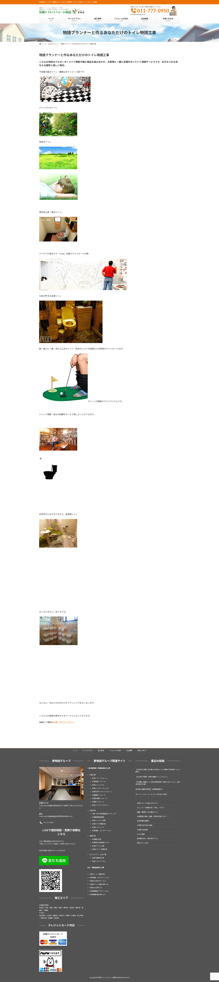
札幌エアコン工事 (98, 846)
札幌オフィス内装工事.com (99, 884)
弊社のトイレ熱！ (143, 843)
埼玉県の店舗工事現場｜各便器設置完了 (149, 789)
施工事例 (101, 750)
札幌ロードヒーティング (100, 788)
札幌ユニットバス (98, 785)
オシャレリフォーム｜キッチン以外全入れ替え (151, 794)
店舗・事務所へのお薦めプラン (147, 812)
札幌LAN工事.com (96, 888)
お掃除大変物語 (142, 830)
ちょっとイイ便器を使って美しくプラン (150, 808)
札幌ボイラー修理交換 (99, 849)
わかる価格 (141, 834)
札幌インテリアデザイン (100, 805)
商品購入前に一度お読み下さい (147, 838)
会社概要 (129, 750)
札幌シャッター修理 (99, 820)
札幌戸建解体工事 (98, 858)
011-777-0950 (153, 10)
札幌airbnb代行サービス (98, 881)
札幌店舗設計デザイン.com (99, 891)
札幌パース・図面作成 (97, 874)
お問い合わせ (141, 750)
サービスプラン (87, 750)
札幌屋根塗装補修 (98, 817)
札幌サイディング (98, 827)
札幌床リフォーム (98, 802)
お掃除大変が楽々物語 (144, 825)
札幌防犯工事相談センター (101, 842)
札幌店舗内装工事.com (97, 894)
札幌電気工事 (96, 839)
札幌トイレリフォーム (99, 778)
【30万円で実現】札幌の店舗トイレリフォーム (151, 777)
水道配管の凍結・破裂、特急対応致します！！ (153, 816)
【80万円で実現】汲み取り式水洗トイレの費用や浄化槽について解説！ (157, 771)
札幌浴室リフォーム (99, 781)
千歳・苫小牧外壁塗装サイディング (104, 814)
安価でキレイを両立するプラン (147, 803)
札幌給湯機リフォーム (99, 798)
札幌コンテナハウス (99, 861)
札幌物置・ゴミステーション (102, 831)
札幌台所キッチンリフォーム (102, 792)
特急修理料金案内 (143, 821)
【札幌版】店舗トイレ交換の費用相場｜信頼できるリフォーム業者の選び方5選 (157, 783)
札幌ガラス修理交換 (99, 824)
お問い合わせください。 (64, 722)
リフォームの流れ (115, 750)
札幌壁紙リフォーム (99, 795)
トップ (75, 750)
